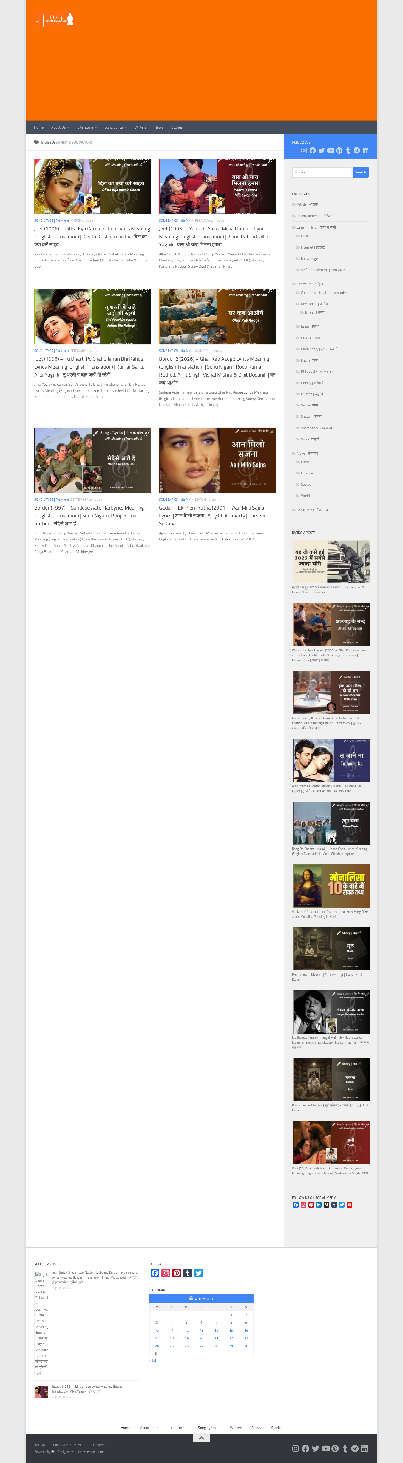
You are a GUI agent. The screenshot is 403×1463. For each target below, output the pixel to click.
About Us (58, 127)
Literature (85, 127)
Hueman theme (93, 1452)
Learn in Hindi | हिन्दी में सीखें (316, 227)
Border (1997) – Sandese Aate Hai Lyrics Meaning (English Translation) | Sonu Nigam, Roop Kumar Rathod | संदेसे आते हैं (89, 516)
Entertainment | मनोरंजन (314, 216)
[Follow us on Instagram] (304, 150)
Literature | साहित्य (310, 284)
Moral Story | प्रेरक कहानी (319, 349)
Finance (307, 473)
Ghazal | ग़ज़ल (310, 338)
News (159, 127)
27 (201, 1346)
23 (246, 1338)
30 (246, 1346)
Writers (141, 127)
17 (157, 1338)
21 (216, 1338)
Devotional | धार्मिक (314, 304)
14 (216, 1330)
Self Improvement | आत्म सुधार (323, 270)
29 (231, 1346)
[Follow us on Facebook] (313, 150)
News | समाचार (307, 453)
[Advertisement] (201, 79)
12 (187, 1330)
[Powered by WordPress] (53, 1451)
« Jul (152, 1360)
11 (172, 1330)
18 (172, 1338)
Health (306, 236)
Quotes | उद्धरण (312, 394)
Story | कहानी (310, 439)
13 (201, 1330)
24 (157, 1346)
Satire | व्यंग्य (309, 405)
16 (246, 1330)
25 (172, 1346)
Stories (177, 127)
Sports (306, 484)
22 (231, 1338)
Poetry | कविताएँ (312, 383)
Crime (305, 462)
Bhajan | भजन (314, 312)
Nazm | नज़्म (309, 360)
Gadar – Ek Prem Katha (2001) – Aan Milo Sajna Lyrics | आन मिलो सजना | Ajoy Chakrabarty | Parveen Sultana (213, 516)
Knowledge (309, 259)
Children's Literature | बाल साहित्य (324, 293)
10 (157, 1330)
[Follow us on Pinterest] (339, 150)
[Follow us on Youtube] (330, 150)
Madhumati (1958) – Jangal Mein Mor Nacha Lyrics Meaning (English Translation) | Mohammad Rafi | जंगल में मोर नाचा (330, 1042)
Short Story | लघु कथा (316, 428)
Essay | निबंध (310, 326)
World (305, 496)
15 (231, 1330)
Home (39, 127)
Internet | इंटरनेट (313, 247)
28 (216, 1346)
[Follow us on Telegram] (356, 150)
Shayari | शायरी (311, 416)
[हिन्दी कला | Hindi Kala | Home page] (54, 19)
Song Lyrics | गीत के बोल (51, 221)
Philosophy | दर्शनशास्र (317, 371)
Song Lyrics (114, 127)
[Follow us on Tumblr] (348, 150)
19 (187, 1338)
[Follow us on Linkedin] (365, 150)
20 (201, 1338)
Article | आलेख (307, 204)
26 (187, 1346)
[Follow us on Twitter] (321, 150)
